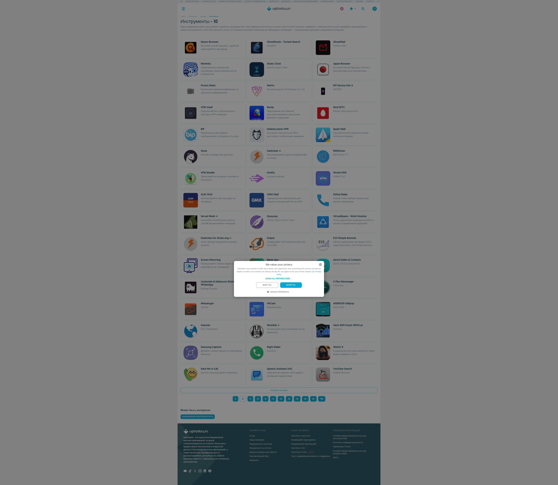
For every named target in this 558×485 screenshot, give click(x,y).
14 (273, 399)
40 (297, 399)
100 (321, 399)
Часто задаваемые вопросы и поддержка (310, 456)
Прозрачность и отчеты (260, 448)
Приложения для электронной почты (197, 417)
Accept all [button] (291, 285)
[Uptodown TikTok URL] (190, 471)
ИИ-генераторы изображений (306, 1)
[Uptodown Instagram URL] (200, 471)
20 (281, 399)
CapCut (379, 1)
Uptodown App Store (300, 435)
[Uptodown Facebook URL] (210, 471)
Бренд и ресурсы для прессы (263, 452)
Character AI (273, 1)
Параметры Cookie (342, 446)
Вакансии (254, 460)
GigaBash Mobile (327, 1)
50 (305, 399)
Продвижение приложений (303, 444)
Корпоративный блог (259, 456)
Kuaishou (369, 1)
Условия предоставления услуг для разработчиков (349, 452)
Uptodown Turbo (302, 452)
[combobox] (320, 264)
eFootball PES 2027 (208, 1)
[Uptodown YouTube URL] (185, 471)
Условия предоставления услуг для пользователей (349, 437)
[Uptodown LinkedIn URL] (205, 471)
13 (265, 399)
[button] (279, 278)
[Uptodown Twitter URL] (195, 471)
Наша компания (257, 440)
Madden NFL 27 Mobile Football (230, 1)
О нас (252, 435)
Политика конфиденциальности (348, 442)
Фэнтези (359, 1)
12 (258, 399)
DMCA (336, 457)
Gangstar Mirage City (345, 1)
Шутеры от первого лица (255, 1)
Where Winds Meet (192, 1)
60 (313, 399)
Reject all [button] (267, 285)
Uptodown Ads (298, 448)
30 (289, 399)
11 (250, 399)
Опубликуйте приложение (303, 440)
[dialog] (279, 279)
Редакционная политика (261, 444)
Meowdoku (286, 1)
